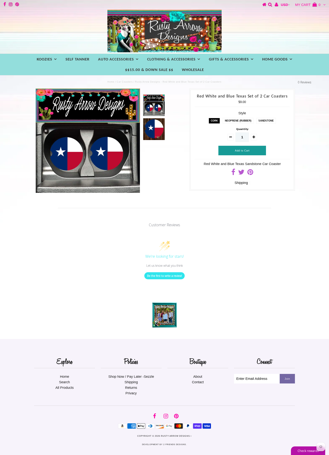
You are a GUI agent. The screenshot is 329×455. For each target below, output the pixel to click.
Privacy (131, 393)
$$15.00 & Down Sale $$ (149, 70)
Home (110, 82)
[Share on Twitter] (241, 173)
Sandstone (266, 120)
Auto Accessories (116, 59)
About (197, 376)
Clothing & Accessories (171, 59)
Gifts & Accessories (229, 59)
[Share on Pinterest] (250, 173)
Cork (214, 120)
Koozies (44, 59)
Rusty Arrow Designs (175, 436)
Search (64, 382)
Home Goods (275, 59)
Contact (198, 382)
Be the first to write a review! (164, 276)
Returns (131, 388)
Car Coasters (125, 82)
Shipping (241, 183)
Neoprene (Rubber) (238, 120)
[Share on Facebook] (233, 173)
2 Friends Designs (174, 444)
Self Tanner (77, 59)
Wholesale (193, 70)
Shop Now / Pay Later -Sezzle (131, 376)
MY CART (307, 5)
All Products (64, 388)
